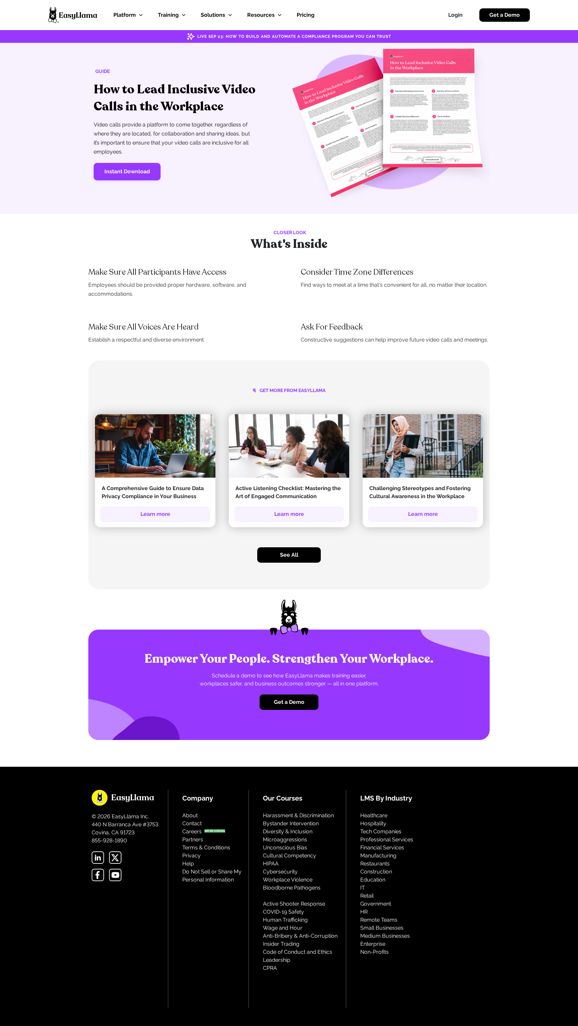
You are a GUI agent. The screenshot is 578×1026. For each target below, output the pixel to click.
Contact (192, 823)
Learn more (155, 514)
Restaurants (375, 863)
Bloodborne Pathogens (291, 887)
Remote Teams (378, 920)
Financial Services (382, 847)
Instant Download (127, 171)
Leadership (276, 960)
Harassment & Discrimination (298, 815)
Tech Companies (380, 831)
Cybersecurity (280, 871)
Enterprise (372, 944)
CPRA (270, 968)
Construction (376, 871)
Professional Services (386, 839)
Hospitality (373, 823)
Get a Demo (504, 15)
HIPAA (271, 863)
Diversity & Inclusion (287, 831)
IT (362, 887)
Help (188, 863)
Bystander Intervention (291, 823)
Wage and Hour (282, 928)
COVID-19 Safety (283, 912)
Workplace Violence (287, 879)
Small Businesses (381, 928)
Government (375, 904)
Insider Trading (281, 944)
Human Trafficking (285, 920)
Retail (367, 896)
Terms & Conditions (206, 847)
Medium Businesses (385, 936)
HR (364, 912)
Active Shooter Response (294, 904)
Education (372, 879)
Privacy (191, 855)
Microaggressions (285, 839)
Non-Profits (374, 952)
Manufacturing (378, 855)
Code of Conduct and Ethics (297, 952)
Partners (192, 839)
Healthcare (373, 815)
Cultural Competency (289, 855)
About (190, 815)
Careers (192, 831)
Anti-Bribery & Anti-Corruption (300, 936)
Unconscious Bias (285, 847)
